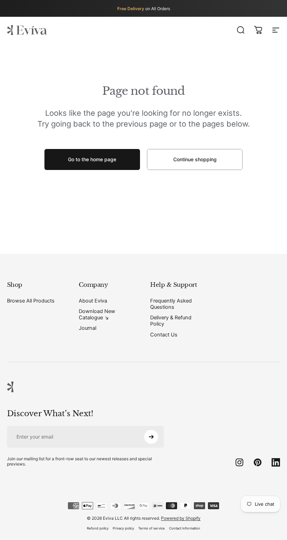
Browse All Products (31, 301)
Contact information (184, 528)
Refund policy (97, 528)
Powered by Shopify (181, 518)
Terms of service (151, 528)
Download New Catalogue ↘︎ (97, 314)
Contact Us (163, 335)
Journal (87, 328)
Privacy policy (123, 528)
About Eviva (93, 301)
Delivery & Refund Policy (170, 320)
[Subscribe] (151, 437)
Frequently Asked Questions (171, 304)
